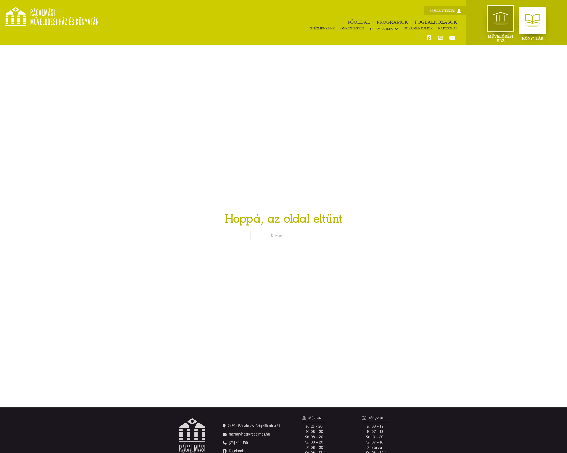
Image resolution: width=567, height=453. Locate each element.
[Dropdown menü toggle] (396, 29)
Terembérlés (381, 29)
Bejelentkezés (442, 10)
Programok (392, 22)
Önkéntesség (352, 28)
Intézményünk (322, 28)
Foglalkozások (436, 22)
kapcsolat (447, 28)
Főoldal (359, 22)
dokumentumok (418, 28)
